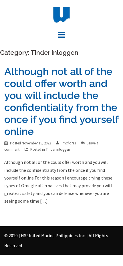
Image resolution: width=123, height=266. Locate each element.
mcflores (69, 143)
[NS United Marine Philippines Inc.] (61, 14)
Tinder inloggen (58, 149)
